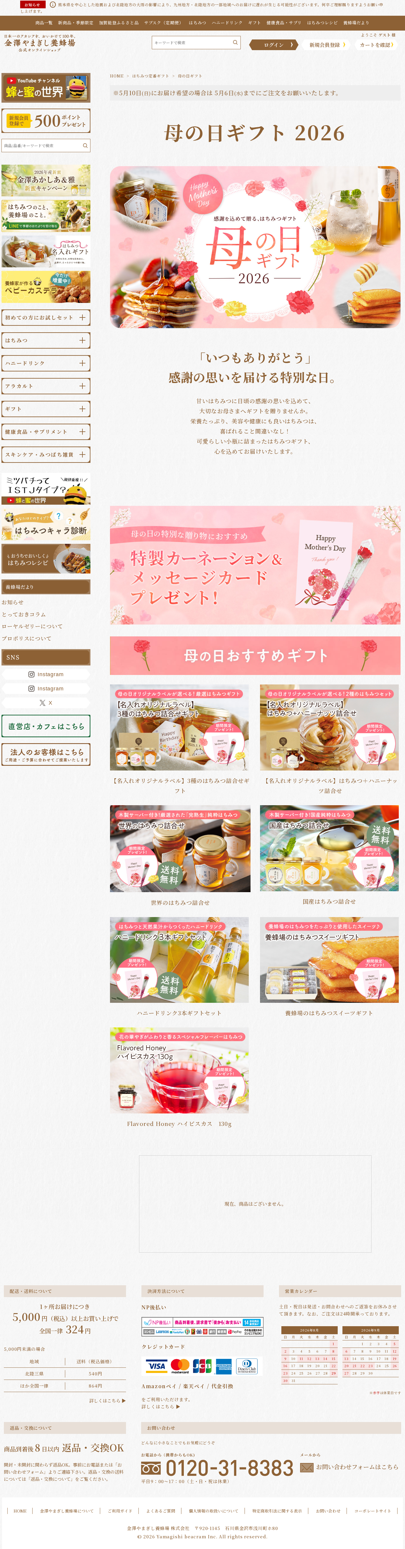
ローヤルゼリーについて (32, 626)
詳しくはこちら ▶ (107, 1400)
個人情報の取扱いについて (214, 1511)
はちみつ (198, 23)
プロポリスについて (26, 638)
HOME (117, 76)
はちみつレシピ (322, 23)
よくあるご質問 (160, 1511)
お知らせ (12, 602)
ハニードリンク (227, 23)
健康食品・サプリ (284, 23)
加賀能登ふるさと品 (119, 23)
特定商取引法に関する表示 (277, 1511)
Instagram (51, 674)
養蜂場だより (356, 23)
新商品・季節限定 (75, 23)
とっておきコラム (23, 614)
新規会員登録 (325, 44)
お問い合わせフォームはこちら (357, 1467)
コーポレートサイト (372, 1511)
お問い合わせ (328, 1511)
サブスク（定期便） (164, 23)
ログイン (274, 44)
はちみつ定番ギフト (150, 76)
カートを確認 (375, 44)
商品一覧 (44, 23)
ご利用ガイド (120, 1511)
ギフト (255, 23)
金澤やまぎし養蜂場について (67, 1511)
